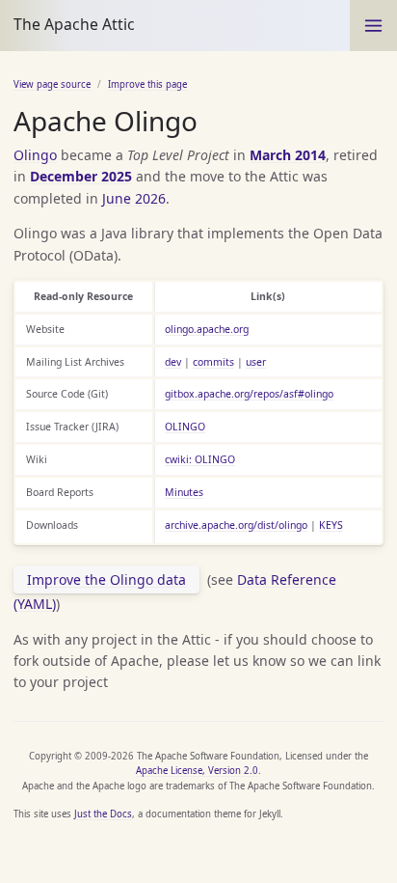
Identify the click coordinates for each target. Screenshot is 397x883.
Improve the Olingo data (106, 579)
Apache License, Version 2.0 (197, 770)
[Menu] (373, 25)
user (256, 362)
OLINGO (185, 426)
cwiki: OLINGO (200, 459)
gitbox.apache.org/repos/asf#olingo (249, 393)
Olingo (35, 155)
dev (173, 362)
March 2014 (288, 155)
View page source (52, 84)
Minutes (184, 492)
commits (213, 362)
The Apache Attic (74, 24)
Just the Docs (103, 814)
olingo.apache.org (207, 329)
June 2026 (134, 198)
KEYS (331, 525)
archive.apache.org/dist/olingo (236, 525)
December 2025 (81, 176)
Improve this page (147, 84)
